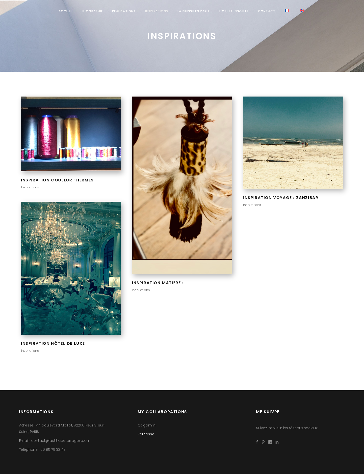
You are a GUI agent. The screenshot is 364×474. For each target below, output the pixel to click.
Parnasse (146, 434)
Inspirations (30, 187)
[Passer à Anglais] (302, 11)
